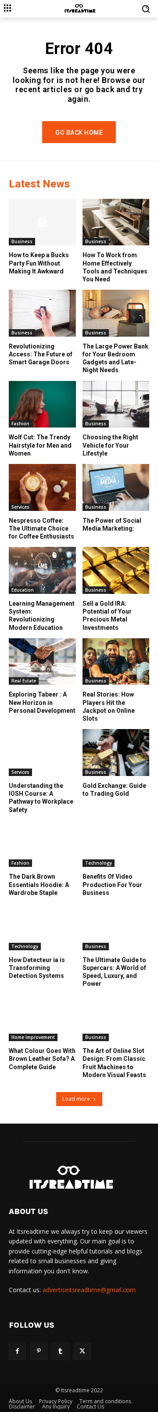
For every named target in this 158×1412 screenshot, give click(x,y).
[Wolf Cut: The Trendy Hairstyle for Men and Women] (42, 404)
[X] (82, 1351)
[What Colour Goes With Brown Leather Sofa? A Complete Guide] (42, 1018)
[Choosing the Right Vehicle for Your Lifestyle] (116, 404)
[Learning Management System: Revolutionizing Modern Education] (42, 570)
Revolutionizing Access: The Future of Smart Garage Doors (40, 354)
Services (20, 507)
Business (21, 241)
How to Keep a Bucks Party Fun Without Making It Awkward (39, 263)
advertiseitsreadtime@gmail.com (89, 1290)
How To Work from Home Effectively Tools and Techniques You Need (115, 267)
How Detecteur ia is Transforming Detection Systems (37, 967)
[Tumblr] (60, 1351)
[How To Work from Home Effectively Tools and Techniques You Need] (116, 222)
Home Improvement (33, 1037)
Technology (98, 863)
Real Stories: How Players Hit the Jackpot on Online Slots (109, 706)
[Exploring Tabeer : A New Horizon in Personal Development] (42, 661)
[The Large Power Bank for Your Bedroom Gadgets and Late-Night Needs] (116, 313)
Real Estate (23, 681)
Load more (76, 1099)
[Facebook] (17, 1351)
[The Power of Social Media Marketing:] (116, 487)
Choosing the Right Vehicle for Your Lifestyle (110, 445)
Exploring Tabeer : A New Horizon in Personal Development (42, 702)
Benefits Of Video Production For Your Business (112, 884)
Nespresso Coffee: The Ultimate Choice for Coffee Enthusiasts (41, 528)
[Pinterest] (38, 1351)
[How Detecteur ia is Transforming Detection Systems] (42, 926)
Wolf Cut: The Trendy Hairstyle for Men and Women (40, 445)
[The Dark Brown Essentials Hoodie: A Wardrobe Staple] (42, 843)
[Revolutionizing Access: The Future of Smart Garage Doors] (42, 313)
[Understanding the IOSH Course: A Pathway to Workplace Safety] (42, 752)
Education (22, 590)
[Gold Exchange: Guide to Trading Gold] (116, 752)
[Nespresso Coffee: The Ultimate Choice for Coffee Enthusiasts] (42, 487)
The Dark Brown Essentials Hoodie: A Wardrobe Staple (39, 884)
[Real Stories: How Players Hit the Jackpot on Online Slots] (116, 661)
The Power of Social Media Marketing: (112, 524)
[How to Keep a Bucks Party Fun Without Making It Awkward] (42, 222)
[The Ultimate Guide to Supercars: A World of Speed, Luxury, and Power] (116, 926)
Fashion (20, 423)
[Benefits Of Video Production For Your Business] (116, 843)
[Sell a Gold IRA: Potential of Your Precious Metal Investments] (116, 570)
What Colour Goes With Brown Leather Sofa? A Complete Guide (42, 1058)
